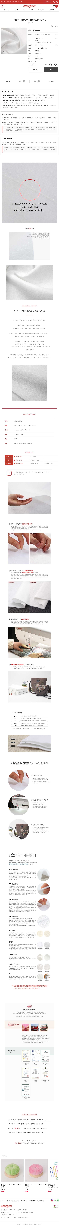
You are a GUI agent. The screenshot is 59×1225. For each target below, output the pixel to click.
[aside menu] (2, 6)
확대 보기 (3, 51)
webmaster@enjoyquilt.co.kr (27, 1212)
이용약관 (8, 1200)
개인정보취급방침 (15, 1200)
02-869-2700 (24, 1209)
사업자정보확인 (40, 1200)
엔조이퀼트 (37, 50)
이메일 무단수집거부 (31, 1200)
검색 (56, 6)
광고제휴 (23, 1200)
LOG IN (47, 1)
